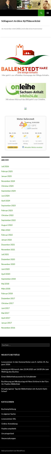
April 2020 (5, 274)
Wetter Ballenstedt (25, 119)
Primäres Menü (47, 13)
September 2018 (8, 279)
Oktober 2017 (7, 303)
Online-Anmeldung (9, 424)
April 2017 (5, 318)
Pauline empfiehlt (8, 428)
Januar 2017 (6, 323)
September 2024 (8, 191)
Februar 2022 (7, 235)
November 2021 (8, 249)
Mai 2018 (5, 284)
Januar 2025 (6, 176)
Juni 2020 (5, 269)
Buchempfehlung (8, 409)
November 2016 (8, 328)
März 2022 (5, 230)
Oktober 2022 (7, 215)
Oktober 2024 (7, 186)
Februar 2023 (7, 210)
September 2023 (8, 205)
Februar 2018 (7, 293)
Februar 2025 (7, 171)
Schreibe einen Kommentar (32, 29)
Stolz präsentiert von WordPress (13, 451)
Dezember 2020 (8, 259)
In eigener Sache (8, 414)
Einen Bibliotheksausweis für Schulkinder (18, 376)
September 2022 (8, 220)
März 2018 (5, 288)
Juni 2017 (5, 308)
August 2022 (7, 225)
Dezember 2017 (8, 298)
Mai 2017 (5, 313)
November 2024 (8, 181)
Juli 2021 (5, 254)
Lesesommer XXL (8, 419)
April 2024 (5, 200)
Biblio (19, 29)
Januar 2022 (6, 240)
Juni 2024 (5, 196)
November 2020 (8, 264)
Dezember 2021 (8, 244)
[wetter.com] (12, 148)
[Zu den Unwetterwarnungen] (25, 131)
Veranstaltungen (8, 438)
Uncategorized (7, 433)
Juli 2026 (5, 166)
